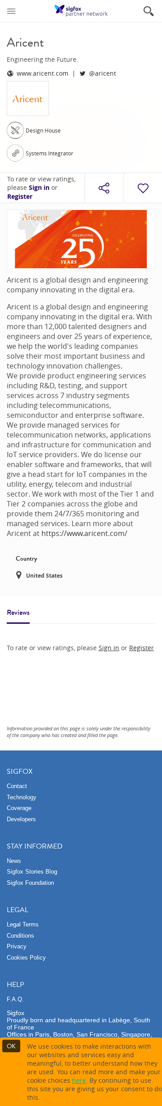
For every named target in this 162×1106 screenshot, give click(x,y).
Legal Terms (23, 924)
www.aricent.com (42, 73)
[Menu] (11, 11)
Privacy (17, 946)
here (79, 1080)
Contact (17, 786)
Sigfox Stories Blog (32, 871)
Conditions (20, 935)
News (14, 860)
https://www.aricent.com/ (84, 533)
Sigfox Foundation (30, 882)
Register (19, 196)
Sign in (39, 187)
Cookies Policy (26, 957)
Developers (21, 819)
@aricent (102, 73)
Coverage (19, 808)
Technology (21, 797)
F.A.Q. (15, 999)
